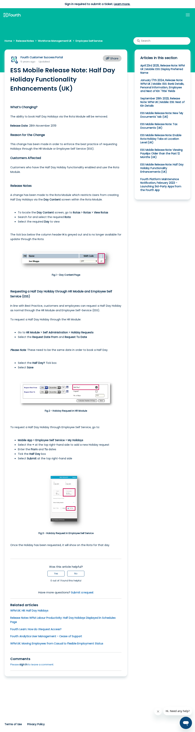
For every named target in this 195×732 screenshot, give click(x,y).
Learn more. (122, 4)
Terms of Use (13, 724)
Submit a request (82, 592)
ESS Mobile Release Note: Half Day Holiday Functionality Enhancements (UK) (162, 168)
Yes (56, 573)
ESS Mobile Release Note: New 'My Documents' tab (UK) (161, 115)
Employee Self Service (89, 41)
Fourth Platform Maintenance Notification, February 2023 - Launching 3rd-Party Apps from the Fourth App (160, 184)
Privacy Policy (36, 724)
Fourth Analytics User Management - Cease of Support (46, 636)
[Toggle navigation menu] (187, 15)
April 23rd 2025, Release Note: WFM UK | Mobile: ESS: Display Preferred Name (162, 69)
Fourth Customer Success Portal (42, 57)
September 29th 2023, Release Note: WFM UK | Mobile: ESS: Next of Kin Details (162, 102)
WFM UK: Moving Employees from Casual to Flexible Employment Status (56, 643)
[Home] (12, 15)
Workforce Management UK (55, 41)
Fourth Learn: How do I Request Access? (36, 629)
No (75, 573)
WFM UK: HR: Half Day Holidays (29, 610)
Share (113, 58)
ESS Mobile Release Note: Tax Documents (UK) (158, 126)
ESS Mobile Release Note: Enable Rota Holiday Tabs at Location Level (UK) (160, 138)
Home (8, 41)
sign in (23, 664)
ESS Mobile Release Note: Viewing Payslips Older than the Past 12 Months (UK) (161, 153)
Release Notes (25, 41)
